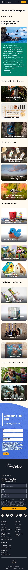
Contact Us (17, 531)
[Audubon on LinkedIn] (16, 515)
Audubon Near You (6, 545)
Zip (3, 434)
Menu (2, 2)
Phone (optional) (6, 438)
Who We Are (4, 525)
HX (6, 47)
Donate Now (4, 550)
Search (19, 2)
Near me (15, 2)
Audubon (7, 2)
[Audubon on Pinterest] (25, 515)
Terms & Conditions (19, 505)
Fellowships (18, 527)
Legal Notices (7, 568)
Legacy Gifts (4, 552)
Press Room (18, 529)
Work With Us (18, 525)
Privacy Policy (12, 449)
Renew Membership (6, 555)
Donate (23, 2)
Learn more (7, 71)
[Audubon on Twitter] (11, 515)
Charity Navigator (14, 561)
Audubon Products (6, 548)
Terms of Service (12, 443)
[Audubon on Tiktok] (20, 515)
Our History (4, 527)
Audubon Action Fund (6, 539)
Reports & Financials (6, 536)
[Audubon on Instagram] (2, 515)
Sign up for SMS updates (19, 534)
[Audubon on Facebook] (7, 515)
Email (4, 429)
